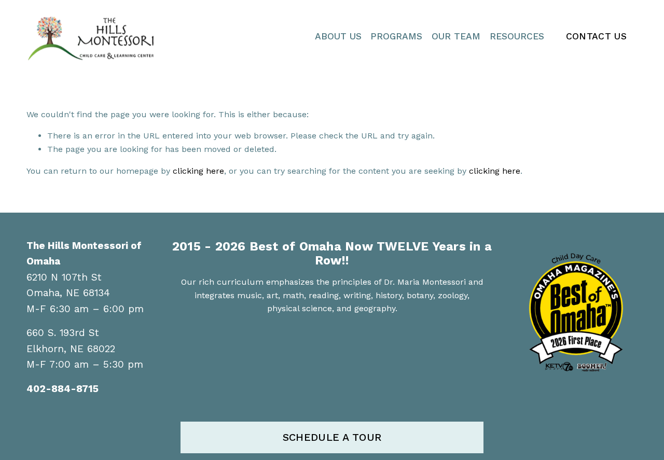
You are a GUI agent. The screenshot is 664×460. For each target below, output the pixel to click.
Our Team (456, 36)
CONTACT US (596, 36)
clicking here (198, 171)
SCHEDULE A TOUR (332, 437)
